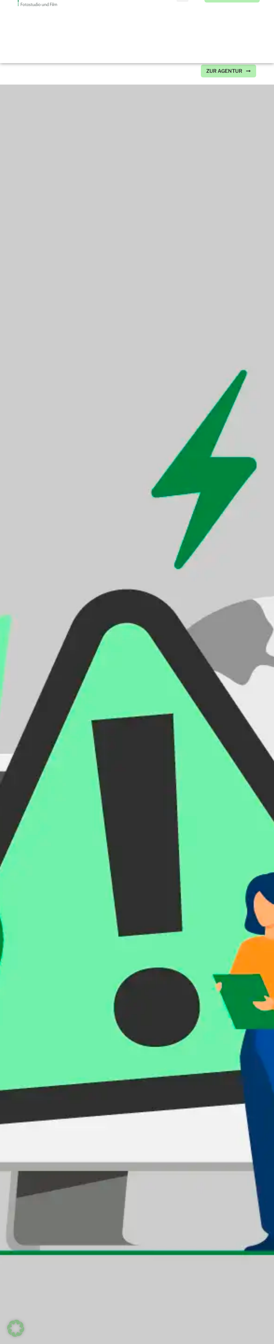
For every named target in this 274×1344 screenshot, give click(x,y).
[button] (182, 71)
